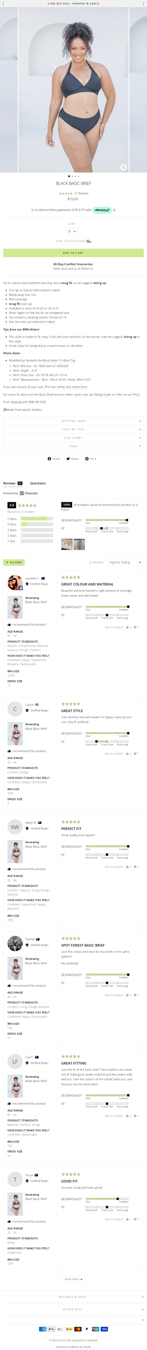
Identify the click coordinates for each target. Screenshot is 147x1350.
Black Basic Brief (36, 602)
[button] (74, 193)
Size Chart (73, 437)
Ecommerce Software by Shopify (73, 1346)
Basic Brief (46, 394)
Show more (71, 1279)
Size (72, 223)
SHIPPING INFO (73, 420)
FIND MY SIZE (37, 402)
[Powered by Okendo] (20, 493)
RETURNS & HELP (72, 1296)
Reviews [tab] (12, 483)
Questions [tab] (38, 483)
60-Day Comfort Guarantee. (73, 264)
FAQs (73, 446)
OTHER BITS (72, 1309)
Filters (15, 562)
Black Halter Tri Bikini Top (59, 360)
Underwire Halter (43, 322)
